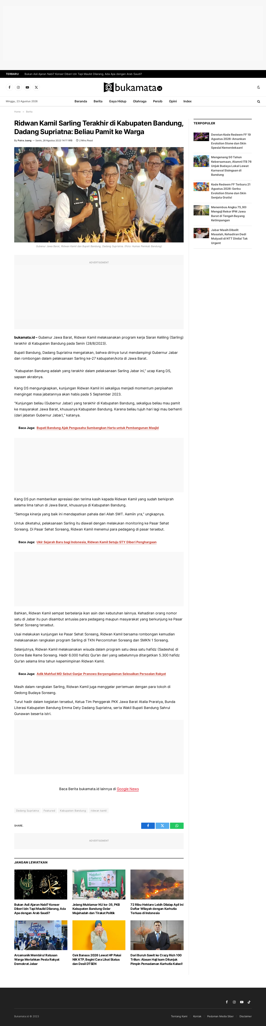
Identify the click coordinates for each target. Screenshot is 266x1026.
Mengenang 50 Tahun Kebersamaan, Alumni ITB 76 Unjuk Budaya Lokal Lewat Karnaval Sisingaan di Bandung (231, 166)
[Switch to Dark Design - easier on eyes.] (258, 87)
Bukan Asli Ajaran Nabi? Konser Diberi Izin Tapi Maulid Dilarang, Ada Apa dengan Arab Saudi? (83, 74)
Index (187, 101)
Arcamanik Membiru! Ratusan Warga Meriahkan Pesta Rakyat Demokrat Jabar (36, 959)
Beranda (81, 101)
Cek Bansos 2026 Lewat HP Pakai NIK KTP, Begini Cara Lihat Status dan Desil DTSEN (96, 959)
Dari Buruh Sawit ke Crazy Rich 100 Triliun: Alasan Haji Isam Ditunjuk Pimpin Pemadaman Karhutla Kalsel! (156, 959)
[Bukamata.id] (133, 87)
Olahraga (139, 101)
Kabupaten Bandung (73, 810)
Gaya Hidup (117, 101)
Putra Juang (25, 140)
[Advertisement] (133, 33)
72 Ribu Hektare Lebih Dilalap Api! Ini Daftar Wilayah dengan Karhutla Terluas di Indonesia (156, 909)
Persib (157, 101)
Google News (128, 789)
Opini (173, 101)
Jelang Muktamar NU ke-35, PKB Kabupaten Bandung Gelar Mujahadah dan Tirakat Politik (96, 909)
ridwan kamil (99, 810)
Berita (98, 101)
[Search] (258, 101)
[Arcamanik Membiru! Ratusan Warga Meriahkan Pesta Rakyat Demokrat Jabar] (40, 935)
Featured (49, 810)
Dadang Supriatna (27, 810)
